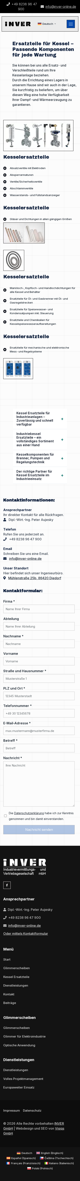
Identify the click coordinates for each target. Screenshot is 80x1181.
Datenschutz (32, 1110)
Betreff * (10, 740)
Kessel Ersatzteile (16, 977)
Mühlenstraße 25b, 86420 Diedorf (34, 578)
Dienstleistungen (15, 985)
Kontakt (8, 994)
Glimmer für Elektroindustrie (24, 1036)
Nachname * (13, 636)
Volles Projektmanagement (23, 1079)
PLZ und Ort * (14, 688)
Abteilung (11, 619)
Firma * (9, 601)
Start (6, 959)
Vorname (10, 653)
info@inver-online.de (61, 7)
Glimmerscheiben (16, 968)
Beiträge (9, 1003)
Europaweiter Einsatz (18, 1087)
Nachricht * (12, 758)
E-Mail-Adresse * (17, 723)
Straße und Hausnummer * (24, 671)
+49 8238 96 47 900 (25, 539)
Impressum (11, 1110)
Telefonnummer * (17, 706)
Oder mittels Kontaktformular (25, 933)
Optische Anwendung (19, 1045)
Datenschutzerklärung (29, 813)
